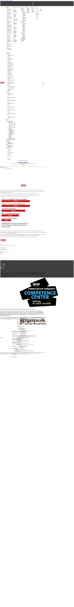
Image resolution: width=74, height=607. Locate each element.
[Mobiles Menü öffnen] (4, 51)
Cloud (15, 40)
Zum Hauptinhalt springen (3, 0)
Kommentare (9, 12)
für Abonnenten (33, 10)
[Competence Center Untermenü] (23, 10)
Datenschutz (2, 268)
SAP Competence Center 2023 (24, 19)
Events (7, 120)
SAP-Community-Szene (11, 65)
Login (8, 158)
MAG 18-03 (26, 160)
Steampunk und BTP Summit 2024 (24, 31)
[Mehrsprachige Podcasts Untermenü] (24, 34)
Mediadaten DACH (28, 10)
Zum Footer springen (10, 0)
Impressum (1, 267)
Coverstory (9, 16)
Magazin (7, 144)
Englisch (24, 35)
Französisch (24, 37)
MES (15, 23)
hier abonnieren (33, 8)
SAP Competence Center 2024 (24, 17)
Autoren (9, 9)
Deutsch (37, 9)
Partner (7, 119)
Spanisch (24, 36)
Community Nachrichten (22, 160)
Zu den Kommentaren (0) (3, 167)
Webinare (4, 265)
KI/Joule (15, 31)
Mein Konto (41, 10)
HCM (15, 18)
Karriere (9, 43)
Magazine (4, 263)
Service (7, 140)
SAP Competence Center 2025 (24, 15)
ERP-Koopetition (9, 40)
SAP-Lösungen (8, 91)
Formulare (28, 7)
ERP (15, 15)
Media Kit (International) (29, 11)
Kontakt (28, 8)
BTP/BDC (15, 35)
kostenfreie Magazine (33, 11)
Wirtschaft (8, 35)
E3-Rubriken (7, 52)
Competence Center (22, 10)
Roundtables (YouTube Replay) (23, 39)
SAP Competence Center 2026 (24, 12)
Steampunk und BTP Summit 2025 (24, 27)
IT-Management (9, 29)
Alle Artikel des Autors (3, 247)
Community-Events (22, 8)
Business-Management (11, 69)
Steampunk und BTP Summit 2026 (24, 24)
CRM (15, 10)
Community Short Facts (11, 89)
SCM (15, 26)
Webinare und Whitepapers (23, 40)
